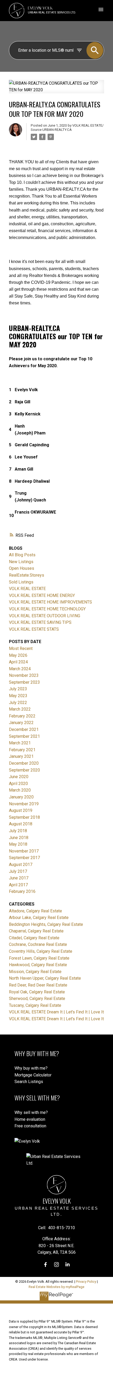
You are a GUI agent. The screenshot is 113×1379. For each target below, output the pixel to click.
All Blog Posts (22, 554)
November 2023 (24, 675)
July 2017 (18, 871)
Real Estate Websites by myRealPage (56, 1287)
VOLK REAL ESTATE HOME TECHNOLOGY (47, 608)
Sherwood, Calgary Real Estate (37, 998)
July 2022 (18, 702)
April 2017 (18, 884)
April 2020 (18, 783)
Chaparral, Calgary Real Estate (36, 930)
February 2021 (22, 749)
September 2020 (24, 770)
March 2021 (20, 742)
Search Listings (28, 1081)
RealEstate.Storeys (26, 575)
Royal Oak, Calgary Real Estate (37, 991)
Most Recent (21, 648)
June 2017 (18, 877)
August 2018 (20, 823)
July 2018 (18, 830)
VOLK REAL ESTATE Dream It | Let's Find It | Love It (56, 1011)
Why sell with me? (31, 1112)
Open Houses (21, 568)
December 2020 (24, 763)
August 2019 (20, 810)
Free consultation (30, 1125)
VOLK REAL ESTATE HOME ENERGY (42, 595)
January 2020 (21, 796)
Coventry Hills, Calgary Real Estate (40, 951)
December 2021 (24, 729)
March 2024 (20, 668)
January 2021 (21, 756)
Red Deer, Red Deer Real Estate (38, 985)
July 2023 (18, 688)
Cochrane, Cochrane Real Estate (38, 944)
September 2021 (24, 736)
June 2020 (18, 776)
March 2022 (20, 709)
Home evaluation (29, 1119)
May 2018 (18, 844)
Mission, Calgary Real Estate (35, 971)
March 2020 (20, 790)
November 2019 (24, 803)
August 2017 (20, 864)
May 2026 (18, 655)
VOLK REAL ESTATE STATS (34, 629)
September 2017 (24, 857)
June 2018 (18, 837)
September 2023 (24, 682)
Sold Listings (21, 582)
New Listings (21, 561)
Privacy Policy (86, 1282)
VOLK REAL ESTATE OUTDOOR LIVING (44, 615)
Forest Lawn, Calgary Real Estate (39, 958)
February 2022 (22, 716)
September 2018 (24, 817)
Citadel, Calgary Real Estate (34, 937)
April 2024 (18, 661)
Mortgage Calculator (33, 1075)
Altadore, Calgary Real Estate (35, 910)
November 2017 (24, 851)
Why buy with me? (31, 1068)
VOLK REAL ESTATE (27, 588)
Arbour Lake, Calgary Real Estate (39, 917)
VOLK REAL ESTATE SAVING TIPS (40, 622)
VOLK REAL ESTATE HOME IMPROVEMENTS (50, 602)
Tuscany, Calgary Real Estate (35, 1005)
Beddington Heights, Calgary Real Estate (46, 924)
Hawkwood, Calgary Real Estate (38, 964)
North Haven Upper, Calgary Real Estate (45, 978)
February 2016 (22, 891)
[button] (45, 1264)
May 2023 (18, 695)
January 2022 (21, 722)
